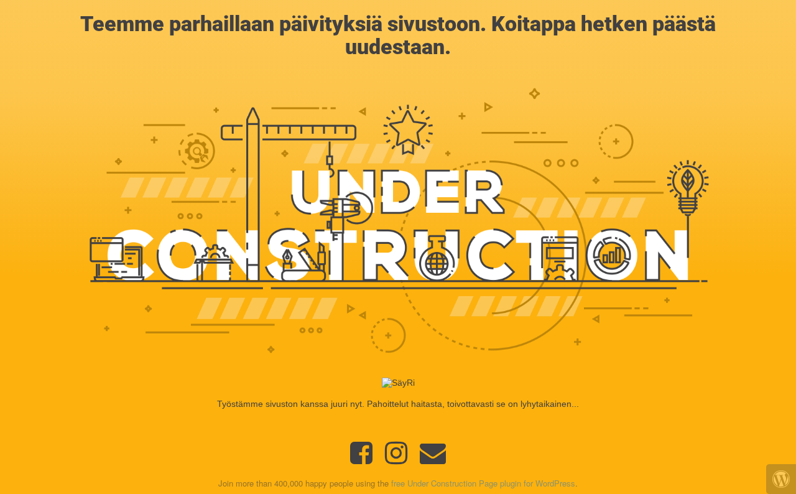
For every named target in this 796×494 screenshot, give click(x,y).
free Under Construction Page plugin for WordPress (483, 483)
